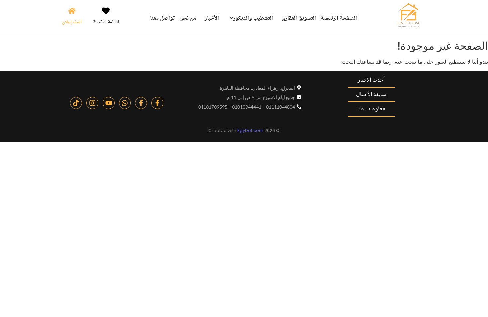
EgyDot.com (250, 130)
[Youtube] (109, 103)
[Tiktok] (76, 103)
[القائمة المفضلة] (106, 11)
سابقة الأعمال (371, 94)
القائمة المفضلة (106, 22)
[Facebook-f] (157, 103)
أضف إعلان (72, 22)
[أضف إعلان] (72, 11)
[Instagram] (92, 103)
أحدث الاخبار (371, 80)
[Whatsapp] (125, 103)
